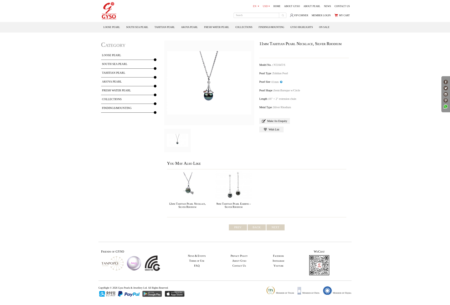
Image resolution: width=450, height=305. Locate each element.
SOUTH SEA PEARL (137, 27)
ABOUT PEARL (311, 6)
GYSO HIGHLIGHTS (301, 27)
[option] (209, 83)
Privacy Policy (239, 255)
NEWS (327, 6)
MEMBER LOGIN (321, 15)
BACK (257, 227)
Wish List (273, 129)
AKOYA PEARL (189, 27)
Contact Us (239, 265)
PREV (238, 227)
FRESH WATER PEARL (216, 27)
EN (255, 6)
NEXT (275, 227)
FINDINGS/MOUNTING (271, 27)
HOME (277, 6)
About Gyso (239, 260)
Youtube (279, 265)
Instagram (278, 260)
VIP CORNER (301, 15)
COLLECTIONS (243, 27)
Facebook (278, 255)
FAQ (197, 265)
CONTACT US (342, 6)
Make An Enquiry (276, 121)
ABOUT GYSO (292, 6)
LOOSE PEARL (111, 27)
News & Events (197, 255)
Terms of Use (196, 260)
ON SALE (324, 27)
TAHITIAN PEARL (165, 27)
